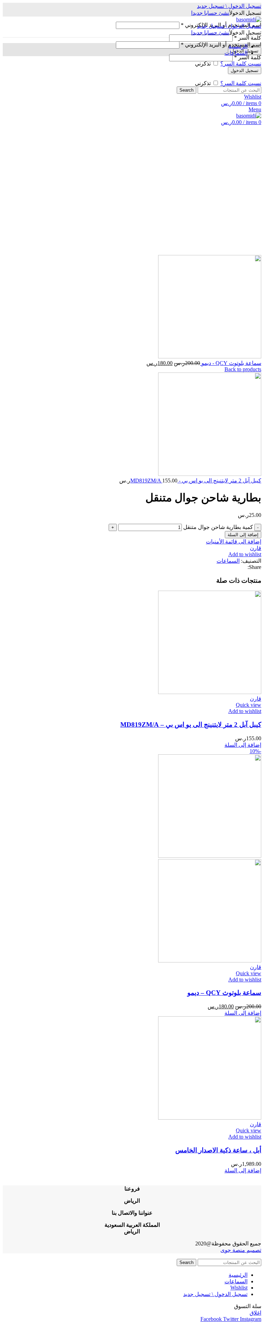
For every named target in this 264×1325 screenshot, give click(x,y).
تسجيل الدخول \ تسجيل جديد (215, 1294)
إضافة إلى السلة (243, 534)
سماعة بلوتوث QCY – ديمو (224, 992)
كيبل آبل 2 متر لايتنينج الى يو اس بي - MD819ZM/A (195, 480)
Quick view (248, 705)
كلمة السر (247, 38)
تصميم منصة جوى (240, 1250)
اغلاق (255, 1313)
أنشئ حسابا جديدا (210, 13)
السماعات (228, 561)
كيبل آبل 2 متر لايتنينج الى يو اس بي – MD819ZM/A (190, 724)
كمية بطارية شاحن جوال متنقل (218, 527)
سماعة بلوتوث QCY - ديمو (230, 363)
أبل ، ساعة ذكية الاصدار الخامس (218, 1150)
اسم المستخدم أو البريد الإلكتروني (221, 45)
